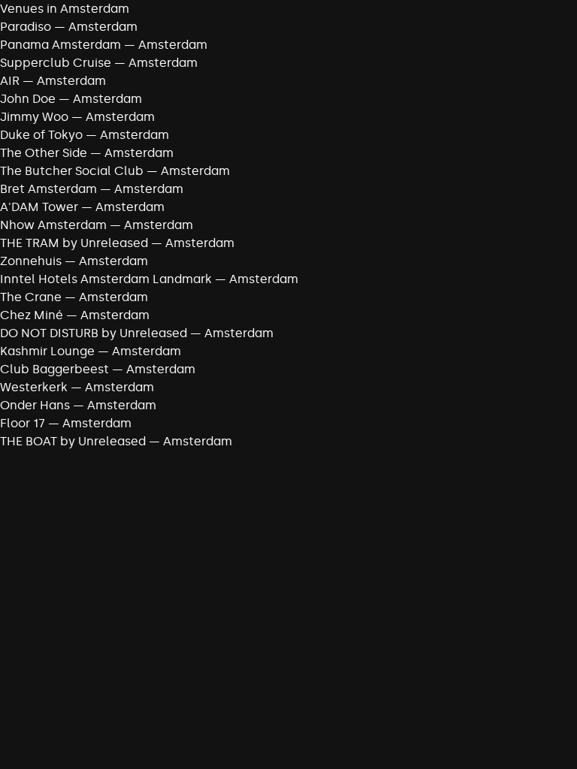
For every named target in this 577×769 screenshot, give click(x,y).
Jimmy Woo (34, 117)
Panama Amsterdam (60, 45)
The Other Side (43, 153)
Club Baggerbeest (54, 369)
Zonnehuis (31, 261)
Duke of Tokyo (41, 135)
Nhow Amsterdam (53, 225)
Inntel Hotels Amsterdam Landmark (106, 279)
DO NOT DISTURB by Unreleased (93, 333)
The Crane (31, 297)
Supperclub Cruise (55, 63)
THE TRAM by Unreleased (74, 243)
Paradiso (25, 27)
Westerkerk (34, 387)
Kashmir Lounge (47, 351)
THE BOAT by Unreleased (73, 441)
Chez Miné (31, 315)
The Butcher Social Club (71, 171)
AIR (10, 81)
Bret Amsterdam (48, 189)
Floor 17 (22, 423)
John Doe (28, 99)
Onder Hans (35, 405)
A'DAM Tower (39, 207)
